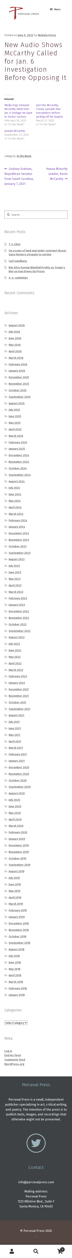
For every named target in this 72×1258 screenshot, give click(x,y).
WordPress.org (14, 1064)
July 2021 (14, 722)
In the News (24, 156)
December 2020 (19, 767)
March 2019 (16, 904)
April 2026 (15, 351)
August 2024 (17, 481)
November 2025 (19, 384)
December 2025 (19, 377)
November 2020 (19, 774)
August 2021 (16, 715)
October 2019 (17, 858)
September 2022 (20, 631)
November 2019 (19, 852)
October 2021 (17, 702)
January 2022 (17, 683)
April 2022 (15, 663)
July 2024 (14, 487)
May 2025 (15, 423)
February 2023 (18, 598)
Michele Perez (47, 35)
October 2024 (18, 468)
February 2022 (18, 676)
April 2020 (15, 819)
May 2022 (15, 657)
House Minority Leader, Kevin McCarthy (57, 174)
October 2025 (17, 390)
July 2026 (14, 331)
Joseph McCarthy (14, 131)
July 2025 (14, 409)
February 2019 (18, 910)
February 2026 (18, 364)
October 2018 (17, 936)
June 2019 (15, 884)
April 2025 (15, 429)
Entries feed (12, 1055)
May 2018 (14, 969)
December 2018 (19, 923)
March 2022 (16, 670)
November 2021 (19, 696)
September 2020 (20, 787)
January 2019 (17, 917)
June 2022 (15, 650)
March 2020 (16, 826)
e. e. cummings (18, 277)
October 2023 (17, 546)
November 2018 (19, 930)
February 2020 (18, 832)
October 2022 (17, 624)
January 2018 (17, 995)
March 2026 (16, 358)
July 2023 (14, 566)
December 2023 (19, 533)
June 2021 (15, 728)
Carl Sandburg (18, 261)
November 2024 (19, 462)
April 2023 (15, 585)
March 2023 (16, 592)
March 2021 (16, 747)
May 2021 (14, 735)
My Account (12, 1251)
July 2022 (14, 644)
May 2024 (15, 501)
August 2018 (16, 949)
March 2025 (16, 436)
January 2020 (17, 839)
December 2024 (19, 455)
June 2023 (15, 572)
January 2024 (17, 526)
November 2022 (19, 618)
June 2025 (15, 416)
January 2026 (17, 370)
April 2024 (15, 507)
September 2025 (20, 397)
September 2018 (19, 943)
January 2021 (17, 761)
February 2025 (18, 442)
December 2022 (19, 611)
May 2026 (15, 344)
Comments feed (14, 1059)
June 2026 (15, 338)
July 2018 (14, 956)
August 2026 (17, 325)
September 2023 (20, 553)
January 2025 (17, 448)
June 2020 (15, 806)
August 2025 (17, 403)
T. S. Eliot (14, 244)
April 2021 (15, 741)
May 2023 (15, 579)
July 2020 (14, 800)
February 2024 (18, 520)
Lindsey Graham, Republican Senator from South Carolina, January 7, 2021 (19, 176)
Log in (8, 1051)
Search (36, 1251)
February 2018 (18, 988)
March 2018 (16, 982)
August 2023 (17, 559)
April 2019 (15, 897)
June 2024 (15, 494)
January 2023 (17, 605)
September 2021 (19, 709)
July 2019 (14, 878)
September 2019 (19, 865)
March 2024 (16, 514)
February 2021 (18, 754)
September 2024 (20, 475)
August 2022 (17, 637)
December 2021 (19, 689)
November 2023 (19, 540)
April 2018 (15, 975)
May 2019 (14, 891)
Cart (55, 1248)
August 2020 (17, 793)
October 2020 (18, 780)
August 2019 (16, 871)
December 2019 (19, 845)
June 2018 (15, 962)
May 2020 (15, 813)
